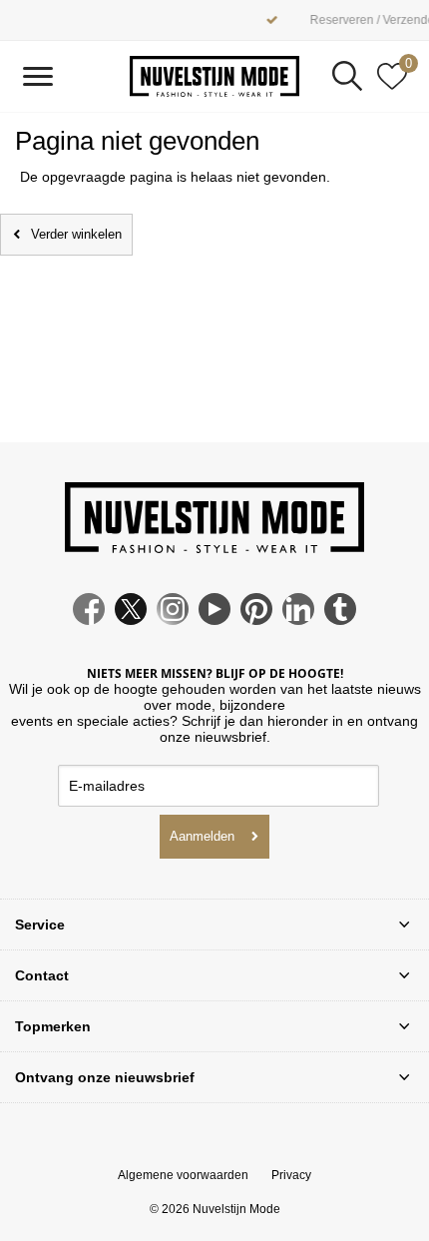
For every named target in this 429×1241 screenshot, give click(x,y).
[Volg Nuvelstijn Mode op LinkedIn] (298, 620)
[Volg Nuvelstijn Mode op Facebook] (89, 620)
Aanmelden (202, 836)
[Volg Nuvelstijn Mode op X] (131, 620)
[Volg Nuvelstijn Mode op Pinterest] (256, 620)
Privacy (291, 1175)
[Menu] (37, 76)
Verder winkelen (76, 234)
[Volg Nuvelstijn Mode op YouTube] (214, 620)
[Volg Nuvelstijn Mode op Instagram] (173, 620)
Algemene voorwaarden (183, 1175)
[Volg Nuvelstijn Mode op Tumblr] (340, 620)
